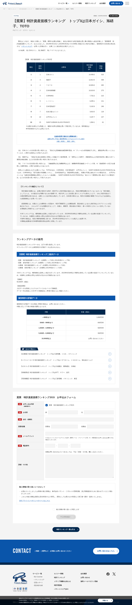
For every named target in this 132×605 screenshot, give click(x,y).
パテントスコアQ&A (61, 589)
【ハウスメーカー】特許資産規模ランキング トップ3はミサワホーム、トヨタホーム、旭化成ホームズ (57, 360)
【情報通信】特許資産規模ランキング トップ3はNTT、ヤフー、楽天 (45, 372)
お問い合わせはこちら (106, 551)
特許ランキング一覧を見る (66, 529)
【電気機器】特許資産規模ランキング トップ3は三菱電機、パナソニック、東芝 (49, 378)
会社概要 (102, 3)
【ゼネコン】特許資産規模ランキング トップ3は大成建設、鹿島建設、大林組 (48, 366)
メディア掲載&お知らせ (62, 581)
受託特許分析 (38, 585)
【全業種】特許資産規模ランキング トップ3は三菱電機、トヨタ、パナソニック (49, 354)
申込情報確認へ (65, 517)
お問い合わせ (115, 3)
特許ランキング (90, 3)
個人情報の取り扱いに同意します (67, 509)
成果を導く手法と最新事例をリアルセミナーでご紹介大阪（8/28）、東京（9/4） (66, 139)
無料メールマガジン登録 (89, 581)
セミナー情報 (77, 3)
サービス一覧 (62, 3)
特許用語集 (58, 585)
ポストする (115, 15)
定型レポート (38, 582)
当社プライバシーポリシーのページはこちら (34, 500)
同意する (105, 600)
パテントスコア (26, 46)
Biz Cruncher (38, 577)
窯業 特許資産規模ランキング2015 (61, 405)
